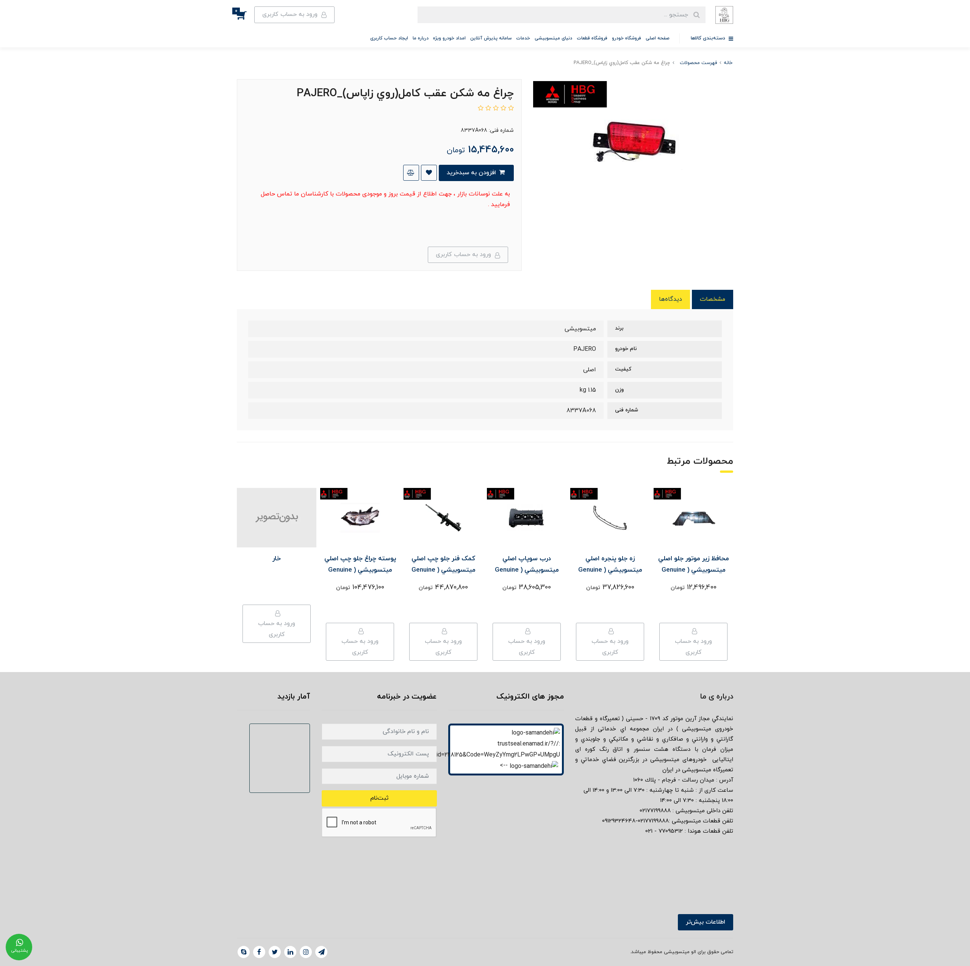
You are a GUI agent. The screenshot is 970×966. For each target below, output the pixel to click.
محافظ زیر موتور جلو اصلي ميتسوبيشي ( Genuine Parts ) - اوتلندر (693, 570)
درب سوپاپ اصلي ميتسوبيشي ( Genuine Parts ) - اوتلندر (527, 570)
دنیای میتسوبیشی (553, 38)
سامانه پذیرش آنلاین (491, 38)
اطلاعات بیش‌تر (705, 922)
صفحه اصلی (658, 38)
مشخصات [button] (712, 299)
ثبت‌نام (379, 798)
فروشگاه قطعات (592, 38)
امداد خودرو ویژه (449, 38)
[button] (245, 14)
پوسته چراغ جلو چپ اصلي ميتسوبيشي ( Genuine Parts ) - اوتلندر (360, 570)
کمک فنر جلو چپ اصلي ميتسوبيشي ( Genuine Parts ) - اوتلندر (443, 570)
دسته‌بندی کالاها (709, 38)
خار (276, 558)
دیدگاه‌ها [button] (670, 299)
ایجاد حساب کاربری (389, 38)
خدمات (523, 38)
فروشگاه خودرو (626, 38)
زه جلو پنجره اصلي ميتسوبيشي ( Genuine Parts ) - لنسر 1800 (610, 570)
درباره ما (421, 38)
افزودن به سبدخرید (472, 173)
